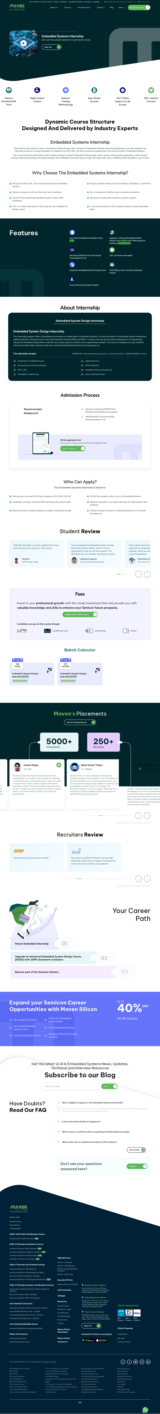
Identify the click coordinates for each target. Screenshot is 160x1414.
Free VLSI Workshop (63, 1316)
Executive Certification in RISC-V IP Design (23, 1294)
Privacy (46, 1362)
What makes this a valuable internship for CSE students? (89, 1142)
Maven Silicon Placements (63, 1330)
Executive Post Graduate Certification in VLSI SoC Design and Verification (29, 1290)
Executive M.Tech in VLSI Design (67, 1284)
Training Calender (15, 1228)
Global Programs (125, 1328)
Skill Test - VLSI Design (64, 1262)
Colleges (61, 1296)
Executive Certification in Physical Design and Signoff (26, 1272)
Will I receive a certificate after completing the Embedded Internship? (96, 1132)
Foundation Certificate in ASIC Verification (25, 1248)
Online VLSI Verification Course (19, 1342)
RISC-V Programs (128, 1319)
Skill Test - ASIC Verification (66, 1266)
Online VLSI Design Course (17, 1338)
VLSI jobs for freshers (64, 1309)
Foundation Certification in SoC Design (24, 1259)
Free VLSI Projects (63, 1313)
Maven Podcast (62, 1320)
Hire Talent (121, 1338)
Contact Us (62, 1342)
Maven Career (63, 1338)
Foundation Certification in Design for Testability (27, 1252)
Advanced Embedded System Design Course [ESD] (25, 1328)
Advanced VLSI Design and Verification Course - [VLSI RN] (28, 1308)
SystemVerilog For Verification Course (23, 1238)
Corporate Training (124, 1342)
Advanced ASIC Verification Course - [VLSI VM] (24, 1311)
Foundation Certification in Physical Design (25, 1255)
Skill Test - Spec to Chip (65, 1274)
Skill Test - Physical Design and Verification (67, 1270)
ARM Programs (121, 1319)
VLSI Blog (60, 1323)
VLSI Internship (64, 1290)
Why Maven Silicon (15, 1221)
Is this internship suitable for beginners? (81, 1121)
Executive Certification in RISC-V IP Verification (24, 1298)
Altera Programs (136, 1319)
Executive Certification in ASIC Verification (23, 1269)
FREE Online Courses (137, 8)
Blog (112, 7)
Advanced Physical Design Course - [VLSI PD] (24, 1318)
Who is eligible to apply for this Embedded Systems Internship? (92, 1102)
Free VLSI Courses (63, 1306)
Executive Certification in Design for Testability (24, 1276)
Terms (54, 1362)
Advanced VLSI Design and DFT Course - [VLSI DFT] (26, 1315)
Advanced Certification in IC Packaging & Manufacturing (29, 1279)
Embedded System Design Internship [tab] (80, 320)
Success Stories (14, 1225)
